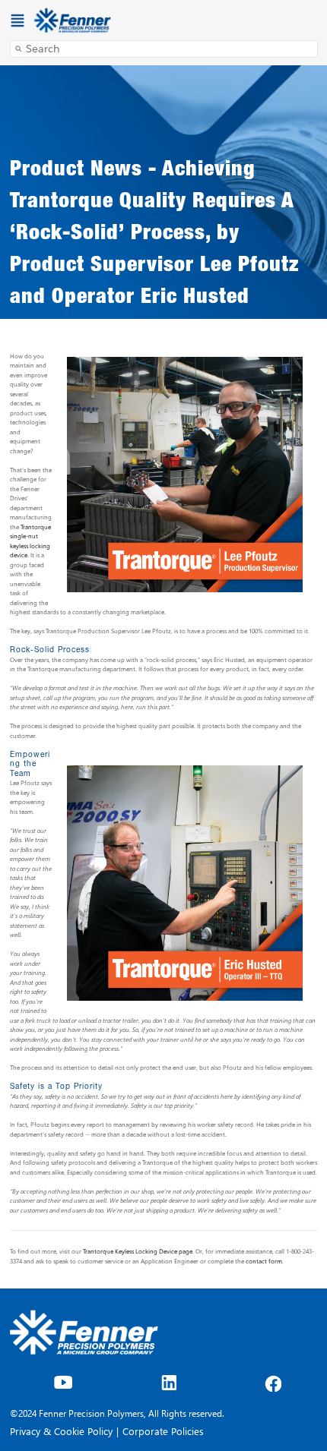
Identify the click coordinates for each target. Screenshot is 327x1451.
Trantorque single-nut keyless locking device (30, 541)
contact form (264, 1261)
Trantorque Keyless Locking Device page (137, 1251)
